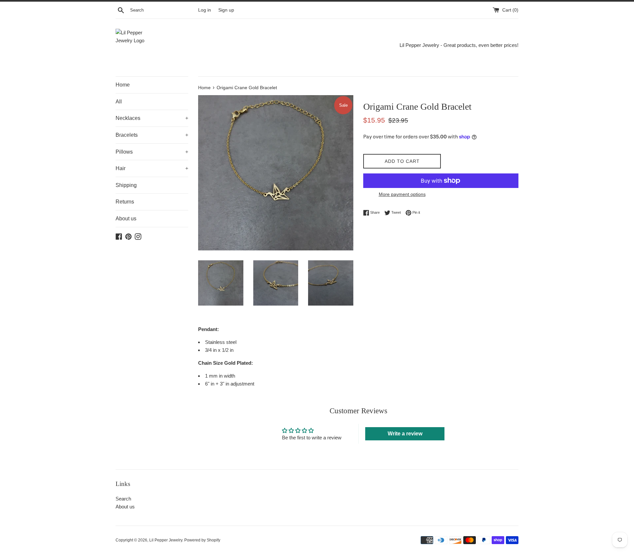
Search (123, 498)
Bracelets (152, 135)
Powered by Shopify (202, 540)
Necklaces (152, 118)
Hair (152, 168)
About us (126, 218)
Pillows (152, 152)
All (119, 101)
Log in (204, 10)
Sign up (226, 10)
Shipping (126, 185)
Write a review (405, 433)
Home (123, 85)
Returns (125, 201)
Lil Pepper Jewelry (165, 540)
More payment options (402, 194)
